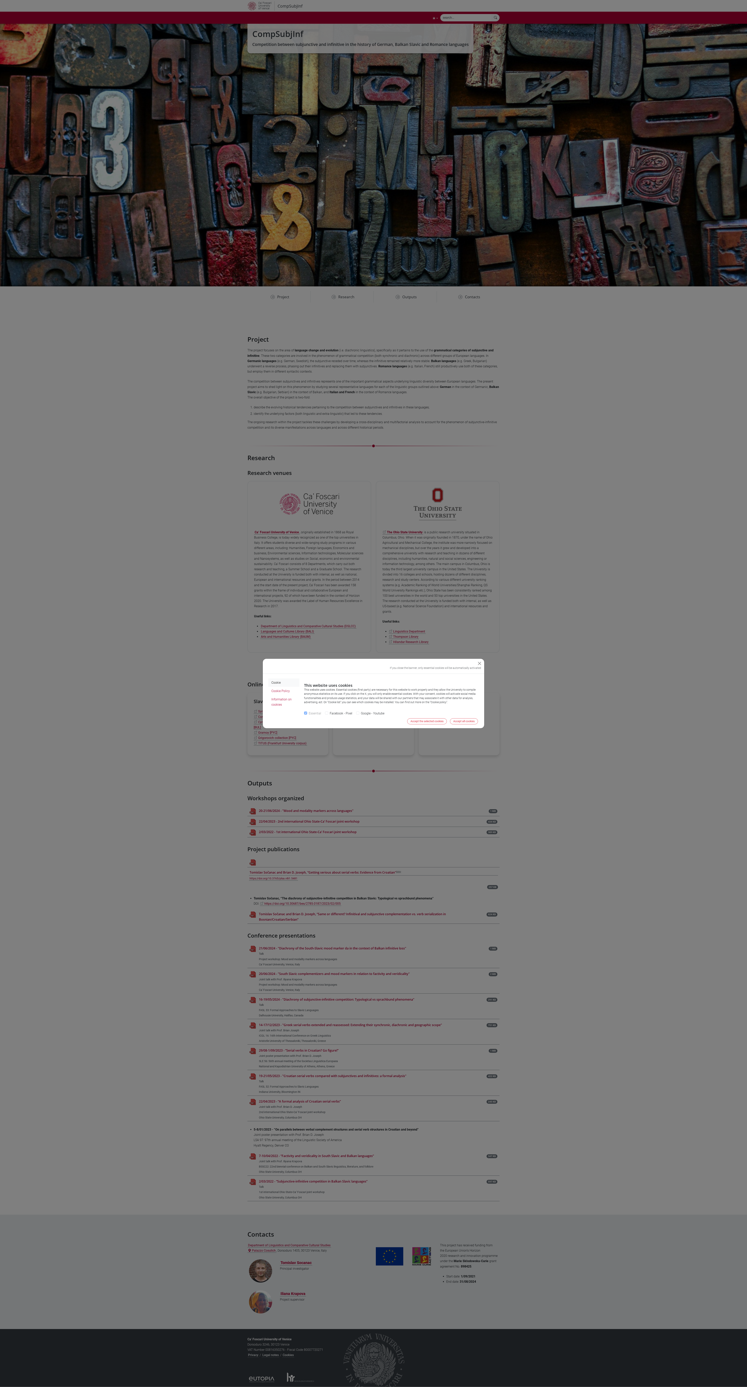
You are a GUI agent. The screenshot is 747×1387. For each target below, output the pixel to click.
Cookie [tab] (276, 682)
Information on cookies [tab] (281, 701)
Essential (315, 713)
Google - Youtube (372, 713)
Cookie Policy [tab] (280, 691)
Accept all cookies (464, 721)
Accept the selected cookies (427, 721)
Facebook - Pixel (341, 713)
